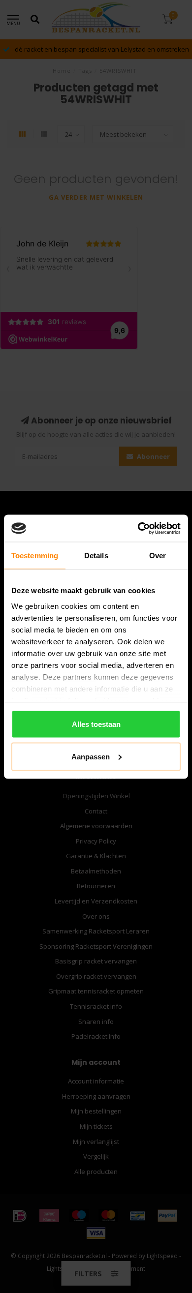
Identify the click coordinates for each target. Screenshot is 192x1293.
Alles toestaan (96, 724)
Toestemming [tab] (34, 555)
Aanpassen (90, 756)
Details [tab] (96, 555)
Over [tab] (157, 555)
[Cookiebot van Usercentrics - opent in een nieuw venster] (138, 528)
